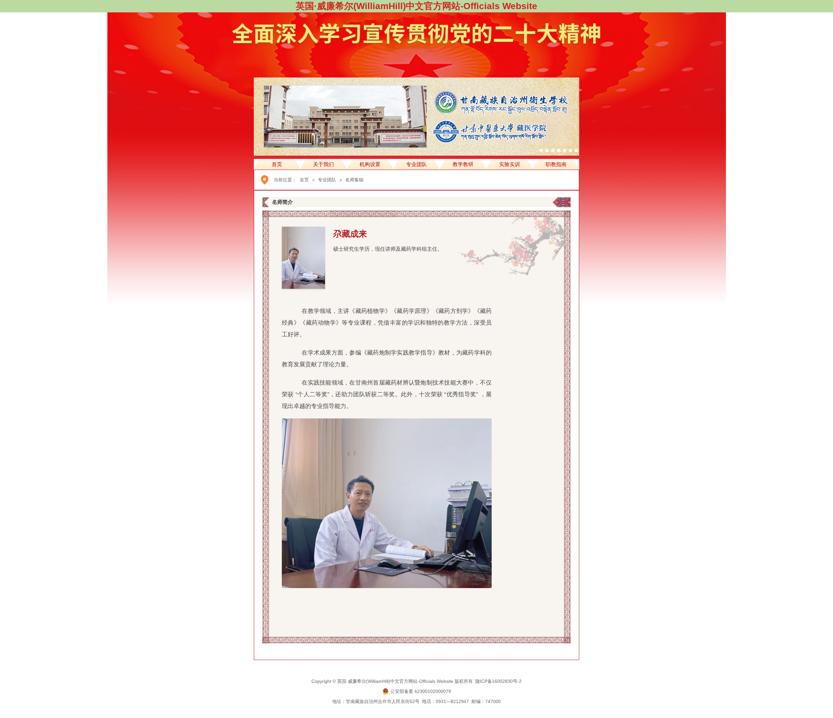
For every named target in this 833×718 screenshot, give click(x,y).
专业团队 (416, 164)
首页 (277, 164)
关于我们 (323, 164)
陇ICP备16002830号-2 (498, 681)
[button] (541, 150)
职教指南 (556, 164)
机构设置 (370, 164)
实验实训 (509, 164)
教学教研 (463, 164)
